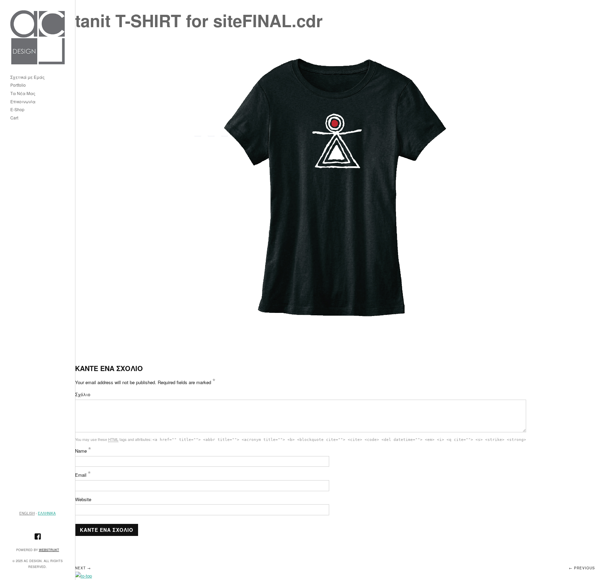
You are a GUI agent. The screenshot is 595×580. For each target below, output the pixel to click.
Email (83, 475)
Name (83, 450)
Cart (14, 117)
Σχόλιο (82, 394)
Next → (83, 568)
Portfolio (18, 85)
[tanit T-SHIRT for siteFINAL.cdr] (335, 185)
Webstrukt (49, 550)
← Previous (582, 568)
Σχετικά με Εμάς (27, 77)
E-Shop (17, 109)
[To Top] (83, 575)
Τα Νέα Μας (22, 93)
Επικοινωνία (22, 101)
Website (83, 499)
